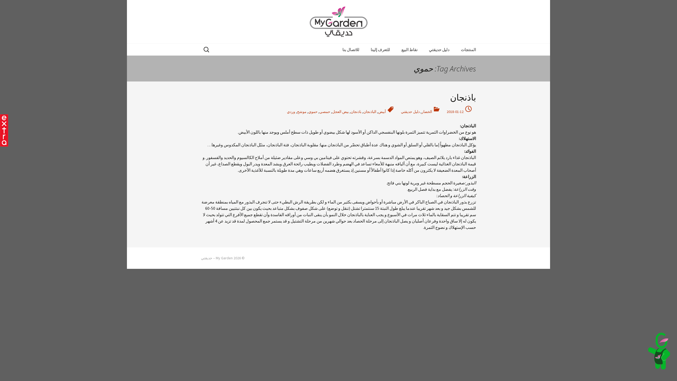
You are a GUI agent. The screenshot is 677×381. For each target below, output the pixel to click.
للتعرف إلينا (380, 49)
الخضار (427, 111)
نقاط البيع (409, 49)
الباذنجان (369, 111)
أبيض (382, 111)
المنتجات (468, 49)
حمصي (324, 111)
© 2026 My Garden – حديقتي (223, 258)
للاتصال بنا (350, 49)
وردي (291, 111)
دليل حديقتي (439, 49)
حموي (313, 111)
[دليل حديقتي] (659, 351)
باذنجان (463, 97)
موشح (302, 111)
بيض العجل (340, 111)
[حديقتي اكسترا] (4, 130)
